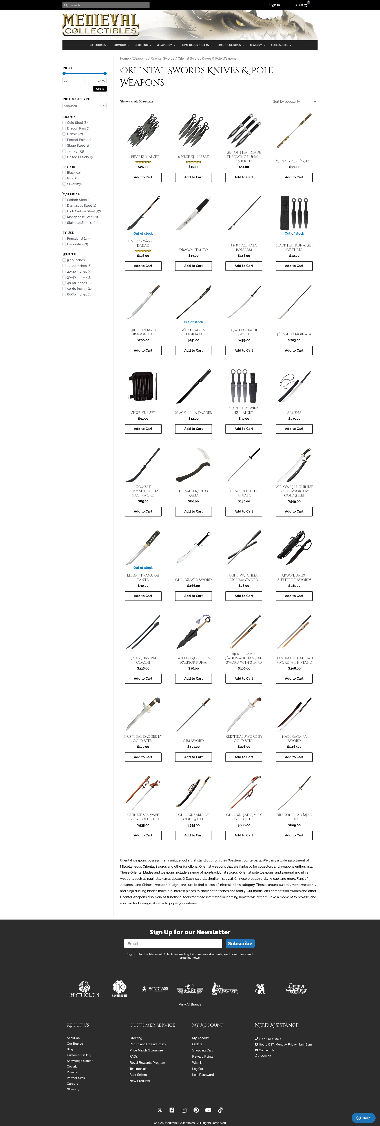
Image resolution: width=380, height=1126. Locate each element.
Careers (72, 1083)
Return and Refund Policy (148, 1044)
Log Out (198, 1069)
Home (124, 58)
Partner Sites (76, 1078)
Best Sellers (138, 1075)
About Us (73, 1038)
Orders (197, 1044)
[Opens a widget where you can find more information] (363, 1118)
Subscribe (240, 943)
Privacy (72, 1072)
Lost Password (203, 1075)
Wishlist (197, 1062)
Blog (70, 1049)
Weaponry (139, 58)
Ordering (136, 1038)
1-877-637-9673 (270, 1038)
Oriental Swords (162, 58)
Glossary (73, 1089)
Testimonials (138, 1069)
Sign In (274, 5)
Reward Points (202, 1056)
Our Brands (75, 1043)
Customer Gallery (79, 1055)
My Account (200, 1038)
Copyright (73, 1066)
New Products (140, 1081)
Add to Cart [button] (143, 177)
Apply (100, 88)
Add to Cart (143, 266)
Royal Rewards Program (147, 1062)
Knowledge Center (80, 1060)
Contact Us (266, 1050)
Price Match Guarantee (146, 1050)
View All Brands (190, 1004)
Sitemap (265, 1056)
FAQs (134, 1056)
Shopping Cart (202, 1050)
